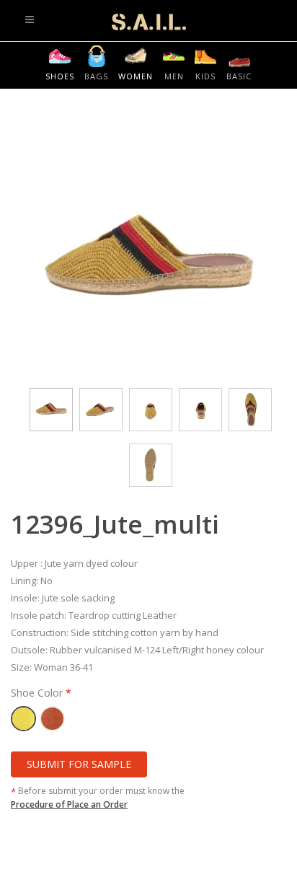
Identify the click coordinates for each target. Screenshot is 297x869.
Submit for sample (79, 764)
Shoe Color (38, 693)
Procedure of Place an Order (69, 804)
